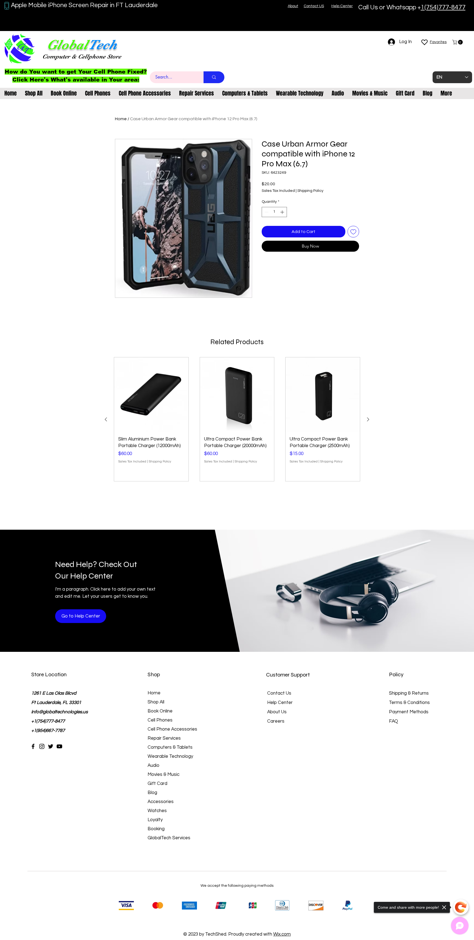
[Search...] (214, 77)
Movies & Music (163, 774)
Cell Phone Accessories (172, 729)
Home (121, 119)
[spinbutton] (274, 212)
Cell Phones (160, 720)
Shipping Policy (310, 191)
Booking (156, 828)
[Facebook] (33, 746)
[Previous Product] (106, 419)
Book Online (160, 711)
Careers (275, 721)
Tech (102, 44)
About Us (277, 711)
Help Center (280, 702)
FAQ (393, 721)
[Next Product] (368, 419)
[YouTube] (59, 746)
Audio (153, 765)
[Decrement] (266, 212)
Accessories (161, 801)
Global (67, 44)
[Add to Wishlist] (353, 231)
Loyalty (155, 819)
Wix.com (282, 934)
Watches (157, 810)
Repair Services (164, 738)
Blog (152, 792)
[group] (237, 419)
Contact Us (279, 693)
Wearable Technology (170, 756)
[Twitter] (50, 746)
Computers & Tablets (170, 747)
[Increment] (282, 212)
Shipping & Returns (409, 693)
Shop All (156, 702)
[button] (458, 42)
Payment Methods (409, 711)
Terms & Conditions (409, 702)
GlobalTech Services (169, 837)
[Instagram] (41, 746)
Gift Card (157, 783)
